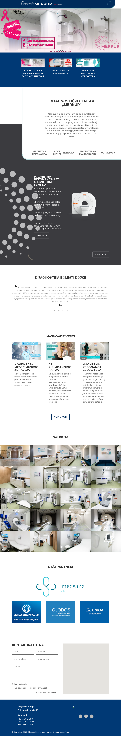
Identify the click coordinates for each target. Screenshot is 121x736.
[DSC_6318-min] (106, 551)
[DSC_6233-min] (75, 466)
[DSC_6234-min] (106, 466)
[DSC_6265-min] (45, 530)
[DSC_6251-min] (15, 508)
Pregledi (42, 235)
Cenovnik (101, 254)
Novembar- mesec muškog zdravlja (26, 367)
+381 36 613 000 (25, 719)
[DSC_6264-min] (15, 530)
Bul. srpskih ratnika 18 (28, 710)
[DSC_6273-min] (106, 530)
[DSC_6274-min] (15, 551)
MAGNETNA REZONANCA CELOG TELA (92, 367)
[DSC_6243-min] (106, 487)
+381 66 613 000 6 (26, 722)
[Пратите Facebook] (86, 716)
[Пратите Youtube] (91, 716)
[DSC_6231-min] (45, 466)
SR (110, 1)
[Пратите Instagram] (80, 716)
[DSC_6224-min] (15, 466)
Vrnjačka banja (26, 706)
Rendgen (68, 152)
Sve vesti (60, 417)
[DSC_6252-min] (45, 508)
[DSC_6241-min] (75, 487)
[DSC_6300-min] (75, 551)
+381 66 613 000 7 (26, 724)
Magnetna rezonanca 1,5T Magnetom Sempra (46, 180)
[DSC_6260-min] (106, 508)
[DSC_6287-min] (45, 551)
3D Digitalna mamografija (88, 153)
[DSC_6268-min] (75, 530)
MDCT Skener (56, 153)
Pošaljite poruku (45, 692)
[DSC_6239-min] (15, 487)
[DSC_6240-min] (45, 487)
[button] (60, 30)
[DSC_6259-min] (75, 508)
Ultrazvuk (108, 152)
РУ (112, 1)
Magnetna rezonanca (39, 153)
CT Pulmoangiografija (59, 367)
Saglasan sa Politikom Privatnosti (31, 688)
